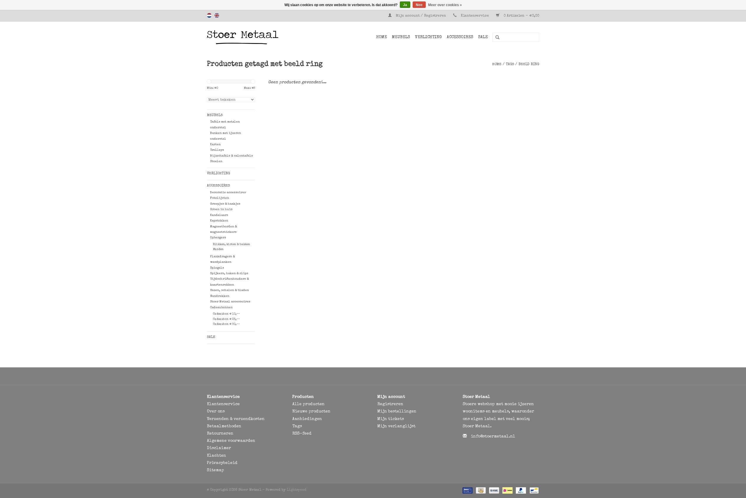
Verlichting (428, 37)
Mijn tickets (390, 419)
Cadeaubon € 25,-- (226, 319)
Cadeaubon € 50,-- (226, 324)
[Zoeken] (495, 37)
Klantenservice (475, 16)
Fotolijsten (219, 198)
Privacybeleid (222, 463)
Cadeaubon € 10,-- (226, 314)
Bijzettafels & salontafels (231, 155)
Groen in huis (221, 209)
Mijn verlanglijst (396, 426)
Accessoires (460, 37)
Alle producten (308, 404)
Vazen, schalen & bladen (229, 290)
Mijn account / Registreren (421, 16)
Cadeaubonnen (221, 307)
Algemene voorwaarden (231, 441)
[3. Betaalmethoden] (467, 490)
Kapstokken (219, 220)
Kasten (215, 144)
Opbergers (218, 237)
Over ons (216, 412)
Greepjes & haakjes (225, 203)
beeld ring (528, 64)
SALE (483, 37)
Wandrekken (219, 296)
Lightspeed (296, 490)
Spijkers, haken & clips (229, 273)
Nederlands (209, 15)
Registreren (390, 404)
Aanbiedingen (307, 419)
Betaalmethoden (224, 426)
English (216, 15)
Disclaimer (219, 448)
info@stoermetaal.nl (493, 437)
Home (381, 37)
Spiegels (217, 268)
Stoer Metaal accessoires (230, 301)
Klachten (216, 456)
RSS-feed (302, 434)
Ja (405, 5)
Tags (510, 64)
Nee (419, 5)
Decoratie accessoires (228, 192)
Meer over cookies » (445, 5)
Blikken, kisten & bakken (231, 244)
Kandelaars (219, 215)
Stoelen (216, 161)
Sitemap (215, 470)
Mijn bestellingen (396, 412)
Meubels (401, 37)
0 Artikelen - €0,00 (520, 16)
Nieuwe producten (311, 412)
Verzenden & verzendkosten (236, 419)
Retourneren (220, 434)
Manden (218, 249)
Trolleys (217, 150)
